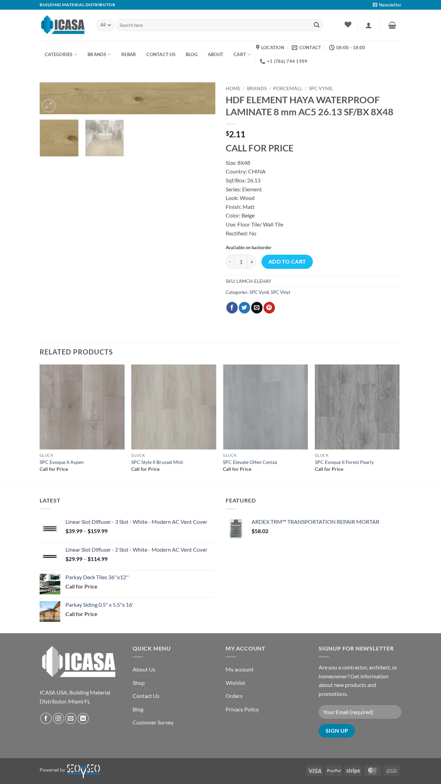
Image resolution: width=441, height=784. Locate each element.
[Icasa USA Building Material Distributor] (63, 25)
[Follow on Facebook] (46, 718)
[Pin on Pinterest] (269, 308)
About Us (144, 669)
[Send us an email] (70, 718)
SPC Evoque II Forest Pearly (344, 462)
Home (233, 88)
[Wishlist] (348, 24)
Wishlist (235, 682)
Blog (138, 709)
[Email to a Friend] (257, 308)
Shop (139, 682)
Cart (240, 54)
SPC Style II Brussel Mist (157, 462)
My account (240, 669)
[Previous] (40, 424)
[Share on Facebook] (232, 308)
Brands (97, 54)
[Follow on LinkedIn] (83, 718)
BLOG (191, 54)
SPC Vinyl (280, 292)
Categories (59, 54)
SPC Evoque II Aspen (62, 462)
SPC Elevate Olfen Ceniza (250, 462)
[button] (387, 4)
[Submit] (316, 25)
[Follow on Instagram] (58, 718)
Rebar (128, 54)
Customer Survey (153, 722)
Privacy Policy (242, 709)
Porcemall (287, 88)
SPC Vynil (321, 88)
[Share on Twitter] (244, 308)
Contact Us (146, 695)
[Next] (203, 101)
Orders (234, 695)
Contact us (160, 54)
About (215, 54)
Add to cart (287, 261)
